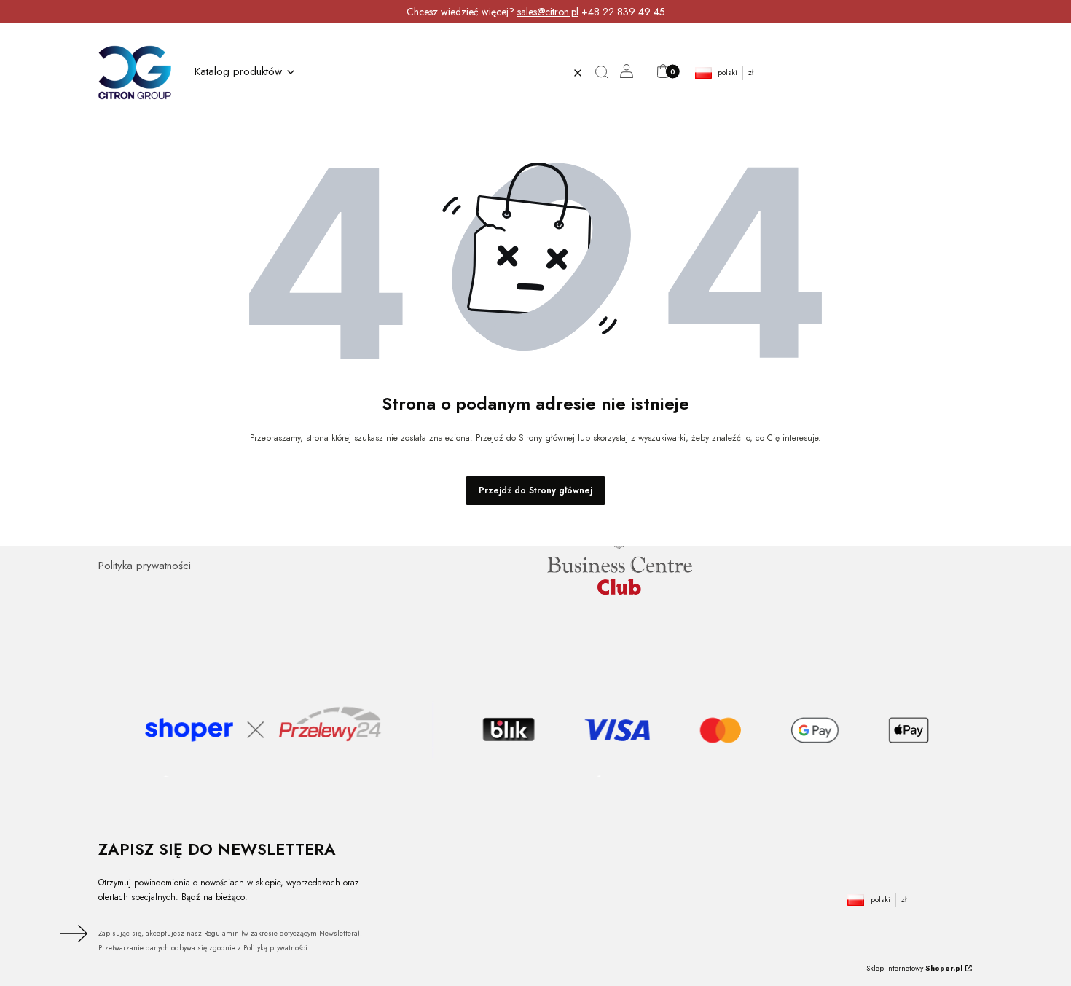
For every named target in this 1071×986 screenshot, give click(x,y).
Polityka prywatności (144, 565)
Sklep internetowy (914, 968)
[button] (607, 72)
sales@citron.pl (547, 11)
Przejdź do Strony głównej (535, 490)
